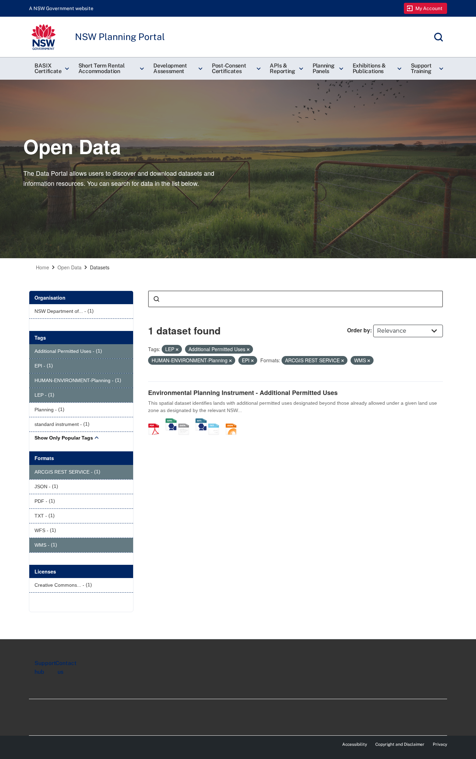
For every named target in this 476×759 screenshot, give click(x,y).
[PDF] (156, 421)
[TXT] (216, 421)
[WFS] (201, 421)
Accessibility (354, 744)
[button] (51, 68)
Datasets (99, 267)
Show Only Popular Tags (63, 438)
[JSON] (233, 421)
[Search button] (156, 299)
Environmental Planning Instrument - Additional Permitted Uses (243, 392)
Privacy (440, 744)
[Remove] (177, 349)
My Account (429, 8)
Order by (358, 330)
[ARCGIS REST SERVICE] (186, 421)
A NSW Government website (61, 8)
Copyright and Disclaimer (399, 744)
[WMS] (171, 421)
